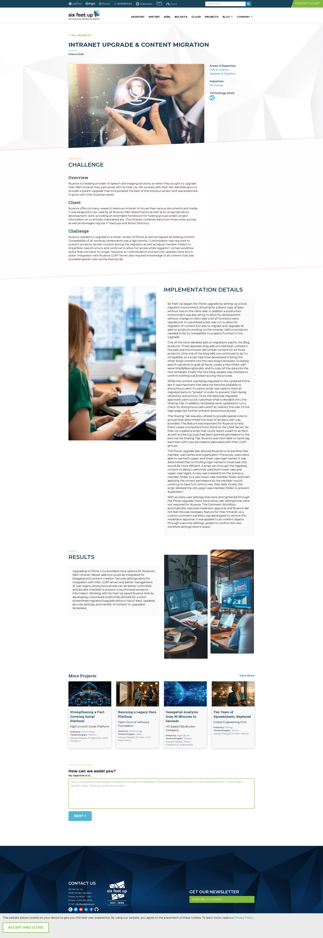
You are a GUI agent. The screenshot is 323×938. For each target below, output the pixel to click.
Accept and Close (25, 927)
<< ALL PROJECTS (79, 35)
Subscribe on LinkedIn (207, 899)
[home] (84, 14)
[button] (228, 17)
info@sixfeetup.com (85, 904)
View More (247, 675)
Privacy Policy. (244, 917)
